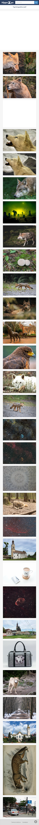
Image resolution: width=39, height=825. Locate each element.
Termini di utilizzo (16, 822)
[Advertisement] (19, 30)
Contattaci (25, 822)
